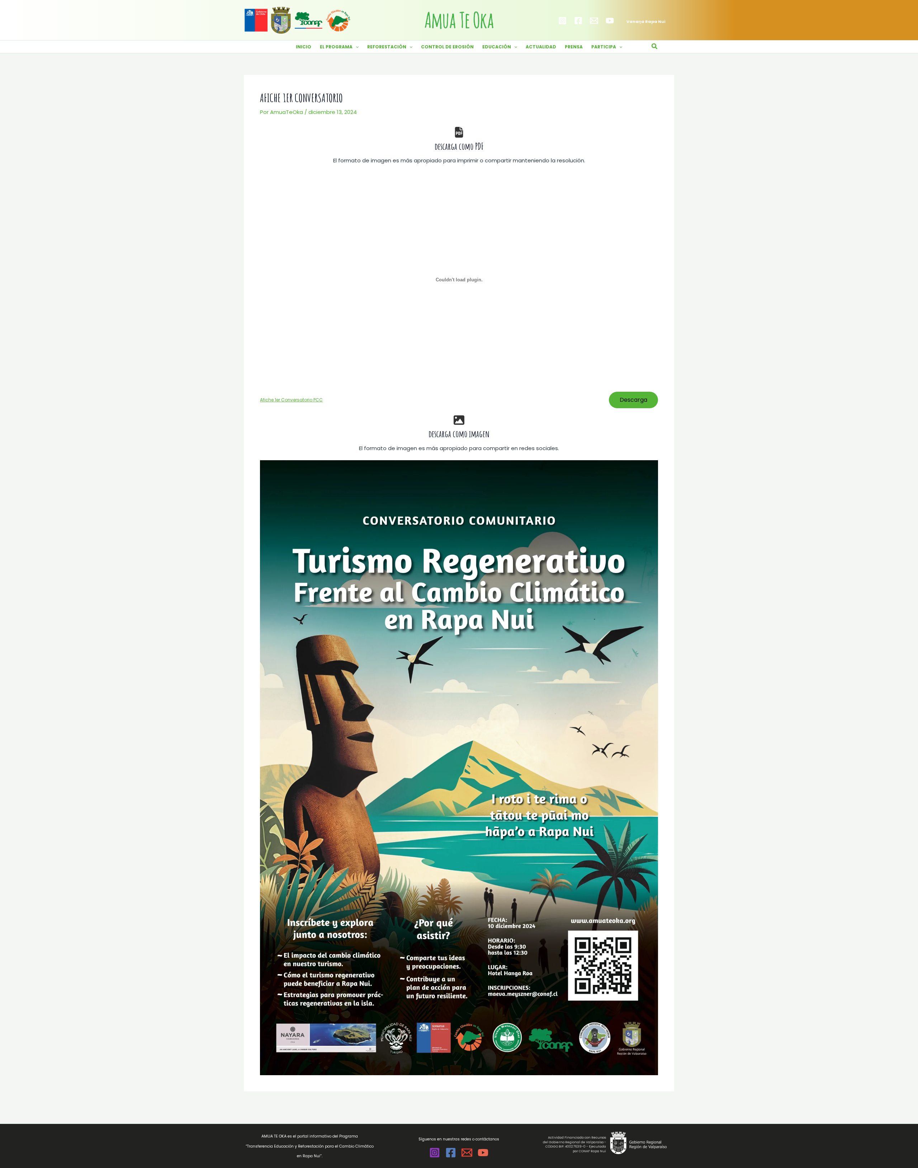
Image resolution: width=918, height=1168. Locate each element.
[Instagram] (562, 20)
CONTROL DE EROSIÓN (447, 47)
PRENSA (574, 47)
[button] (355, 46)
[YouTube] (610, 20)
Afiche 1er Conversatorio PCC (291, 400)
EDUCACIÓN (496, 47)
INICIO (303, 47)
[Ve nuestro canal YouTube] (483, 1152)
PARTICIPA (603, 47)
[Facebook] (578, 20)
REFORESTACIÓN (386, 47)
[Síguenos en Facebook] (450, 1152)
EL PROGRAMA (336, 47)
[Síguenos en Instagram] (434, 1152)
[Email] (594, 20)
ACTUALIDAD (541, 47)
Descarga (633, 400)
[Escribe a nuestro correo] (467, 1152)
